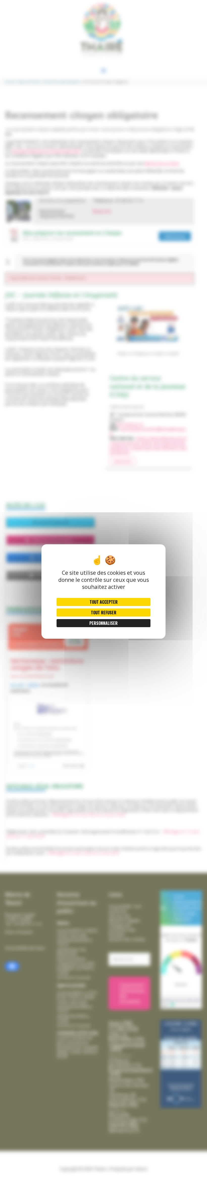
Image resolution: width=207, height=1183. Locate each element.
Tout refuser (103, 613)
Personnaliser (103, 623)
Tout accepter (104, 602)
